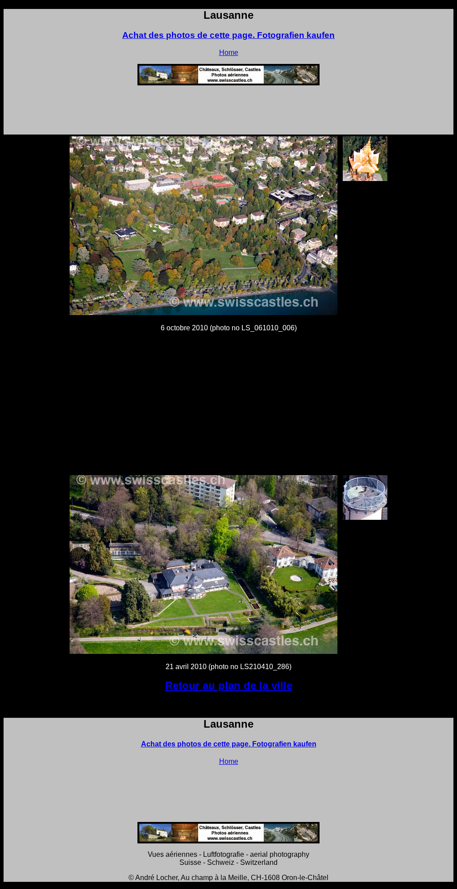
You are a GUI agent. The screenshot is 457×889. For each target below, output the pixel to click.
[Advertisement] (228, 113)
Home (228, 52)
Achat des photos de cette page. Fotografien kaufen (228, 35)
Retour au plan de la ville (228, 685)
